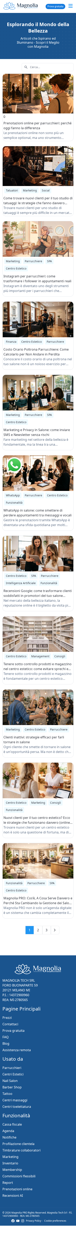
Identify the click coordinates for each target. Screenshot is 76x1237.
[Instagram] (22, 1220)
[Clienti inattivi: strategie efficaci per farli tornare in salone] (38, 707)
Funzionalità (14, 502)
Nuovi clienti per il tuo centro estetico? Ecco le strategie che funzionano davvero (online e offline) (38, 822)
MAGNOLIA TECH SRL (18, 980)
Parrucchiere (33, 261)
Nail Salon (10, 1080)
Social (46, 190)
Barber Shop (12, 1087)
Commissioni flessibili (18, 1176)
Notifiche (9, 1137)
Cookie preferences (55, 1220)
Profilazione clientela (18, 1144)
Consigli (59, 656)
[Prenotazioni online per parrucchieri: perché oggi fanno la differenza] (38, 94)
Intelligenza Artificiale (21, 583)
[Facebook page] (13, 1220)
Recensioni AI (12, 1195)
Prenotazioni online (17, 1189)
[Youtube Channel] (17, 1220)
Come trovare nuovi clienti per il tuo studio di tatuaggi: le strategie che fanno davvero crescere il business (38, 203)
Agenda (8, 1131)
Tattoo (7, 1093)
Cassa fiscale (12, 1124)
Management (40, 656)
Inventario (10, 1163)
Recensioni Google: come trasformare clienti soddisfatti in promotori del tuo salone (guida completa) (37, 596)
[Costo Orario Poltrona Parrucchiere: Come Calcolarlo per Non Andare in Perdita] (38, 319)
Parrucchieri (11, 1068)
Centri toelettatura (16, 1106)
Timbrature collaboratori (21, 1150)
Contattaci (10, 1024)
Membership (12, 1169)
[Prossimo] (55, 930)
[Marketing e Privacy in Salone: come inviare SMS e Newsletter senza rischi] (38, 392)
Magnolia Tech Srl (57, 1212)
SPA (49, 261)
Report (7, 1182)
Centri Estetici (13, 1074)
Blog (5, 1043)
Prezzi (7, 1017)
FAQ (5, 1037)
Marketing (30, 190)
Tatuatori (12, 190)
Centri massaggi (14, 1100)
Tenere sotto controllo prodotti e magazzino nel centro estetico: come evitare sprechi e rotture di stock (37, 669)
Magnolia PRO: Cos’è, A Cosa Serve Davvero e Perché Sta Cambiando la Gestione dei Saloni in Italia (37, 903)
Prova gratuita (55, 6)
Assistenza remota (16, 1050)
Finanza (11, 342)
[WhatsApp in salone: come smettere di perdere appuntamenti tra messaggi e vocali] (38, 473)
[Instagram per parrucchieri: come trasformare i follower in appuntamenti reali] (38, 239)
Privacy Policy (33, 1220)
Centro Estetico (16, 268)
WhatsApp (13, 495)
